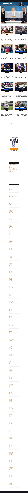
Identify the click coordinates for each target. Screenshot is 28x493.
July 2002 (10, 485)
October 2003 (10, 468)
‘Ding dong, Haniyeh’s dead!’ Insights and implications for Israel (21, 111)
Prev (1, 14)
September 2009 (11, 386)
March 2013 (10, 338)
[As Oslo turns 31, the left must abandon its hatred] (21, 29)
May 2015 (10, 308)
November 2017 (11, 277)
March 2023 (10, 209)
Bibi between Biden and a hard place (13, 164)
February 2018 (11, 273)
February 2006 (11, 436)
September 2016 (11, 293)
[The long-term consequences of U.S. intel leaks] (7, 48)
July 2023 (10, 204)
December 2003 (11, 466)
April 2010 (10, 378)
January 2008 (10, 409)
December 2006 (11, 424)
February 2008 (11, 408)
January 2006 (10, 437)
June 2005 (10, 445)
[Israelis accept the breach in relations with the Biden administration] (7, 105)
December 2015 (11, 303)
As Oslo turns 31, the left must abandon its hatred (21, 36)
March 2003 (10, 476)
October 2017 (10, 278)
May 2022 (10, 220)
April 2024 (10, 194)
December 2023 (11, 198)
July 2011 (10, 361)
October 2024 (10, 187)
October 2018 (10, 264)
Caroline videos (20, 53)
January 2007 (10, 423)
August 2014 (10, 318)
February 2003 (11, 477)
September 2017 (11, 279)
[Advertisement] (14, 130)
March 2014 (10, 324)
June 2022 (10, 219)
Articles (7, 34)
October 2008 (10, 399)
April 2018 (10, 271)
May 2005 (10, 446)
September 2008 (11, 400)
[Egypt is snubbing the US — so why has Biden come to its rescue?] (7, 29)
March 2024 (10, 195)
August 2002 (10, 484)
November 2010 (11, 370)
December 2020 (11, 240)
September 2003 (11, 469)
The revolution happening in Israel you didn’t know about (21, 92)
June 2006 (10, 431)
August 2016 (10, 294)
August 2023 (10, 203)
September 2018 (11, 265)
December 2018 (11, 262)
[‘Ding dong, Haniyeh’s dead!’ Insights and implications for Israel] (21, 105)
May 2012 (10, 349)
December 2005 (11, 438)
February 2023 (11, 210)
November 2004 (11, 453)
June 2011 (10, 362)
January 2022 (10, 225)
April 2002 (10, 489)
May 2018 (10, 270)
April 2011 (10, 364)
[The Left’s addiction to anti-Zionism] (21, 48)
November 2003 (11, 467)
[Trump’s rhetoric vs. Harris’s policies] (21, 67)
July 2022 (10, 218)
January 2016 (10, 302)
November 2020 (11, 241)
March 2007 (10, 421)
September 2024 (11, 188)
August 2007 (10, 415)
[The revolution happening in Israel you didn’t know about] (21, 86)
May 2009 (10, 391)
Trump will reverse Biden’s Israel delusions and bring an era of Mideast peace (14, 14)
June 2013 (10, 334)
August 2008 (10, 401)
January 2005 (10, 451)
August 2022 (10, 217)
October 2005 (10, 440)
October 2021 (10, 228)
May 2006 (10, 432)
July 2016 (10, 295)
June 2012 (10, 348)
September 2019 (11, 257)
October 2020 (10, 242)
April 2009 (10, 392)
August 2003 (10, 470)
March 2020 (10, 250)
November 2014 (11, 315)
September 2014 (11, 317)
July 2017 (10, 281)
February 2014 (11, 325)
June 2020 (10, 247)
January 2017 (10, 288)
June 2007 (10, 417)
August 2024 (10, 189)
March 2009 (10, 393)
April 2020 (10, 249)
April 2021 (10, 235)
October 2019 (10, 256)
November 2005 (11, 439)
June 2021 (10, 233)
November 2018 (11, 263)
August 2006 (10, 429)
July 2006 (10, 430)
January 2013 (10, 340)
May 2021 (10, 234)
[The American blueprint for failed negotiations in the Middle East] (7, 67)
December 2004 (11, 452)
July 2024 (10, 190)
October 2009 (10, 385)
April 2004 (10, 461)
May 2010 (10, 377)
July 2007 (10, 416)
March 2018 (10, 272)
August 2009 (10, 387)
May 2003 (10, 474)
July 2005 (10, 444)
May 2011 (10, 363)
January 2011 (10, 368)
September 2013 (11, 331)
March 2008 (10, 407)
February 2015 (11, 311)
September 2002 (11, 483)
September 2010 (11, 372)
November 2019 (11, 255)
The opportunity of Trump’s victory (13, 169)
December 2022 (11, 212)
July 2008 (10, 402)
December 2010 (11, 369)
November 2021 (11, 227)
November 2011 (11, 356)
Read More (14, 16)
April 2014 (10, 323)
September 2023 (11, 202)
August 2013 (10, 332)
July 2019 (10, 258)
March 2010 (10, 379)
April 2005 (10, 447)
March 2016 (10, 300)
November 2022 (11, 213)
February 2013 (11, 339)
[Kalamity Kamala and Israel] (7, 86)
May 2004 (10, 460)
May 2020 (10, 248)
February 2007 (11, 422)
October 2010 (10, 371)
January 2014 (10, 326)
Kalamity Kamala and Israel (7, 92)
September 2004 (11, 455)
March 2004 (10, 462)
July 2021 (10, 232)
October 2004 (10, 454)
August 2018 (10, 266)
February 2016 (11, 301)
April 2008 (10, 406)
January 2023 (10, 211)
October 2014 (10, 316)
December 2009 (11, 383)
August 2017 (10, 280)
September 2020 (11, 243)
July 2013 (10, 333)
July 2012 (10, 347)
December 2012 (11, 341)
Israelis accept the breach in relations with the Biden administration (7, 111)
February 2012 (11, 353)
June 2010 (10, 376)
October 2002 (10, 482)
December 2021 (11, 226)
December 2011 (11, 355)
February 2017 (11, 287)
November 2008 (11, 398)
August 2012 (10, 346)
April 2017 (10, 285)
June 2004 (10, 459)
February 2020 (11, 251)
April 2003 (10, 475)
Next (26, 14)
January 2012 (10, 354)
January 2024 (10, 197)
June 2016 (10, 296)
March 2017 (10, 286)
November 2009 (11, 384)
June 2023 (10, 205)
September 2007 (11, 414)
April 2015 (10, 309)
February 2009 (11, 394)
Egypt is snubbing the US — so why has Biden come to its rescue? (7, 36)
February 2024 (11, 196)
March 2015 (10, 310)
